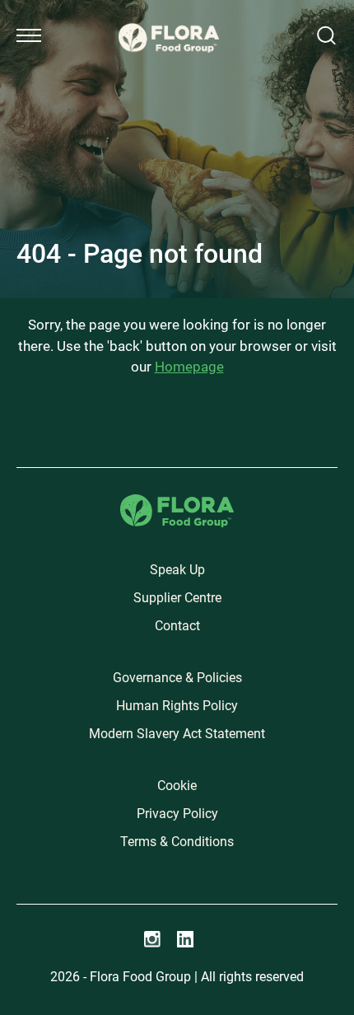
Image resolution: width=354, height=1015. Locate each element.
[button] (28, 35)
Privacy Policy (177, 813)
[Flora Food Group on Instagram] (152, 939)
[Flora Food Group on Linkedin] (185, 939)
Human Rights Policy (177, 705)
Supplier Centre (177, 598)
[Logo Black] (169, 18)
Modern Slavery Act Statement (177, 733)
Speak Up (177, 570)
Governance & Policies (177, 677)
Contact (177, 626)
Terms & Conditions (177, 841)
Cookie (177, 785)
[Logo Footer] (177, 504)
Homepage (189, 366)
